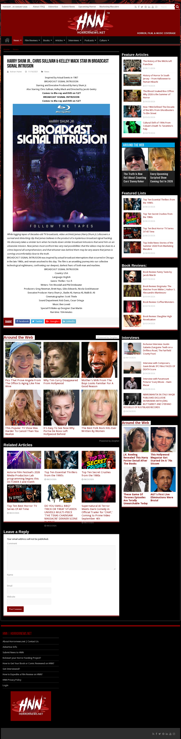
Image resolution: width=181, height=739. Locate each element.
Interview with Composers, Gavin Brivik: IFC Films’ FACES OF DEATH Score (159, 366)
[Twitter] (142, 7)
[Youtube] (152, 7)
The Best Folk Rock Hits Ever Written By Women (98, 429)
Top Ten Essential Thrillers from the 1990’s (60, 474)
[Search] (177, 6)
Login (5, 685)
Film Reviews (31, 40)
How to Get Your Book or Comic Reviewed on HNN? (28, 663)
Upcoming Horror (87, 6)
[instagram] (156, 7)
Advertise (53, 6)
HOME (7, 40)
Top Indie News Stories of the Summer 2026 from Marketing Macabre (158, 245)
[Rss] (135, 7)
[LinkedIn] (149, 7)
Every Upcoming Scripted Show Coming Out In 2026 (161, 177)
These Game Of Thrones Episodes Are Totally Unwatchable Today (136, 499)
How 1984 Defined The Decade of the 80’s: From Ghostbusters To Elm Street (158, 110)
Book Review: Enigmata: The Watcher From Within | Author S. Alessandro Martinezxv (159, 289)
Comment (12, 543)
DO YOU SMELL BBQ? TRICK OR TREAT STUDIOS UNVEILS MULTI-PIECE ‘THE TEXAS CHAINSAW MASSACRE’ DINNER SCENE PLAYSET (60, 513)
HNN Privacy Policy (12, 680)
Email (9, 585)
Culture (103, 40)
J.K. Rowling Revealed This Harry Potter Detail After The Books (136, 459)
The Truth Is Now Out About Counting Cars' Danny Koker (135, 177)
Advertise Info (10, 647)
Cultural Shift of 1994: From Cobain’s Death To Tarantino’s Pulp (158, 125)
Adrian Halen (16, 72)
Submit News (68, 6)
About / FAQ (39, 6)
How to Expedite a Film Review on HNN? (23, 674)
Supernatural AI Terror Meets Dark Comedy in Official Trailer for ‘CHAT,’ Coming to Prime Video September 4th (97, 512)
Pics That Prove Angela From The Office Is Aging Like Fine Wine (23, 383)
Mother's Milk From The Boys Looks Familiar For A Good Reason (97, 383)
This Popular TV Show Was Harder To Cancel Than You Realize (22, 431)
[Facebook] (139, 7)
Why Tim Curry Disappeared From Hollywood (60, 382)
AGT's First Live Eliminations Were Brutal (162, 497)
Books (46, 40)
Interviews (73, 40)
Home (7, 49)
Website (11, 596)
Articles (59, 40)
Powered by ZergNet (109, 441)
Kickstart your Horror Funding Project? (22, 658)
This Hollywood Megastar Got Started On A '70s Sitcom (161, 459)
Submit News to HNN (13, 652)
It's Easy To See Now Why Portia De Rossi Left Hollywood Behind (58, 431)
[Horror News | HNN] (90, 22)
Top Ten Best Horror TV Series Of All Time (22, 507)
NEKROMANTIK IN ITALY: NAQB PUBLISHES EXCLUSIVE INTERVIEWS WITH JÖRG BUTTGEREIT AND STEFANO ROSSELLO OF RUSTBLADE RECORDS (149, 401)
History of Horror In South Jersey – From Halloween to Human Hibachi (157, 78)
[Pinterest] (145, 7)
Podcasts (89, 40)
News (16, 40)
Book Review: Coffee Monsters (158, 302)
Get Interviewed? (11, 669)
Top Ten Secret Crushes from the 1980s (96, 474)
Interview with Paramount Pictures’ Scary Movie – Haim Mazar (157, 381)
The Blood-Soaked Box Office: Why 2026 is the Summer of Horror (158, 94)
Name (10, 574)
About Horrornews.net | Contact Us (21, 641)
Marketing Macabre (109, 6)
